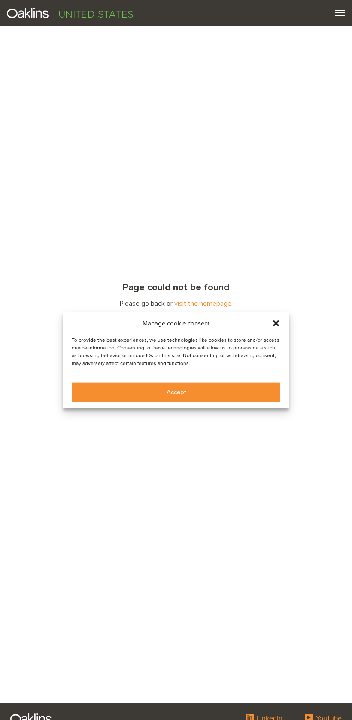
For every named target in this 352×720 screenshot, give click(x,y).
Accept (176, 392)
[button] (276, 323)
